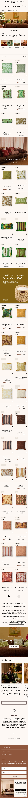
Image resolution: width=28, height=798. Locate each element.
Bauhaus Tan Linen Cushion (21, 485)
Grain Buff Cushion (7, 536)
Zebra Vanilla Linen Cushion (7, 379)
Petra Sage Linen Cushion (21, 212)
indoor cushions (9, 610)
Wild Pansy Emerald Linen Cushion (7, 238)
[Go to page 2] (18, 596)
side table (6, 618)
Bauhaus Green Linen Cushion (7, 264)
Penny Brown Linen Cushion (21, 512)
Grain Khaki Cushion (7, 186)
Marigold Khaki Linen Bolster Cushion (7, 133)
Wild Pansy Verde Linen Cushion (7, 325)
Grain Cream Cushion (21, 405)
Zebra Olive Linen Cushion (21, 133)
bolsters (17, 610)
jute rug (15, 616)
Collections (8, 10)
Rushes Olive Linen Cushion (21, 186)
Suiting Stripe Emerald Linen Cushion (21, 239)
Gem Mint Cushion (21, 79)
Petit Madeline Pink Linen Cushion (21, 588)
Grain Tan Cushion (21, 324)
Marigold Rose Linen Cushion (7, 588)
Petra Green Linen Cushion (21, 106)
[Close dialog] (26, 780)
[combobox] (16, 788)
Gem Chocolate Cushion (21, 431)
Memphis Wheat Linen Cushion (7, 512)
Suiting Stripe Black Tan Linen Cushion (7, 431)
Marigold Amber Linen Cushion (21, 537)
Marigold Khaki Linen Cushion (7, 106)
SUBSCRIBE (20, 790)
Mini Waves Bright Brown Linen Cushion (21, 264)
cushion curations (21, 621)
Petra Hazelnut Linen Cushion (7, 485)
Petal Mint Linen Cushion (6, 79)
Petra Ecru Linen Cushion (21, 377)
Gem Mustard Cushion (21, 351)
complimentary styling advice (16, 624)
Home (2, 10)
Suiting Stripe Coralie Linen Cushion (7, 563)
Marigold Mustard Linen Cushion (7, 352)
